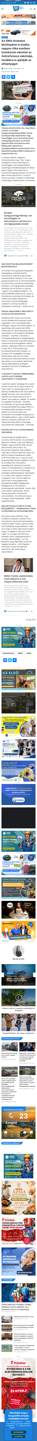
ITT (8, 1428)
